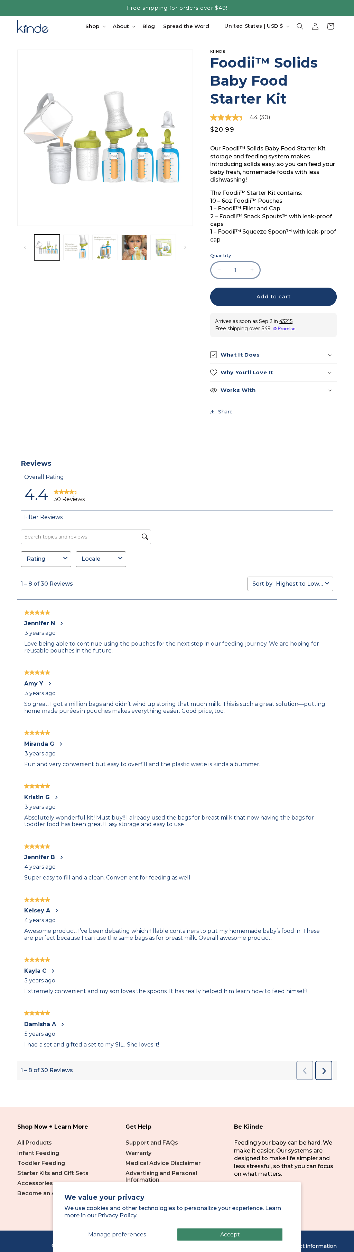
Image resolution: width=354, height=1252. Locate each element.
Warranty (138, 1153)
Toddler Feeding (41, 1163)
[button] (95, 26)
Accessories (35, 1183)
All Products (34, 1142)
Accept (230, 1234)
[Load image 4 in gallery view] (134, 247)
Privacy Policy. (117, 1215)
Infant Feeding (38, 1153)
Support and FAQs (151, 1142)
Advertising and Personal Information (161, 1176)
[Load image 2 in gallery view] (76, 247)
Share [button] (225, 412)
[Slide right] (185, 247)
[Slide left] (24, 247)
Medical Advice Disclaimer (163, 1163)
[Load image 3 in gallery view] (105, 247)
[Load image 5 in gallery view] (163, 247)
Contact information (310, 1246)
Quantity (220, 255)
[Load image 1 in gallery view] (47, 247)
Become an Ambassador (52, 1193)
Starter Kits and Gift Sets (52, 1173)
